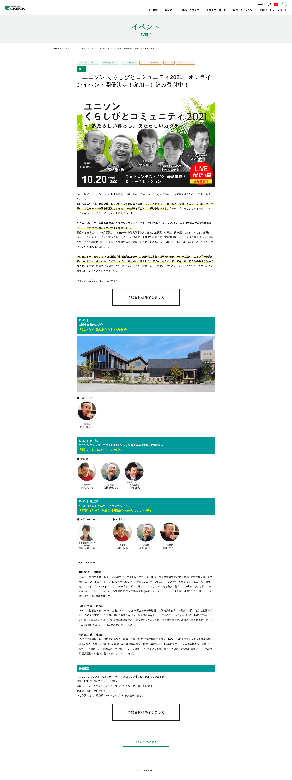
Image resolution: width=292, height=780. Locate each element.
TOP (55, 48)
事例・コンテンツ (251, 10)
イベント (63, 48)
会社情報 (174, 10)
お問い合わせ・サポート (276, 10)
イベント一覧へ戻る (146, 741)
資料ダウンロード (228, 10)
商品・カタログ (206, 10)
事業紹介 (189, 10)
